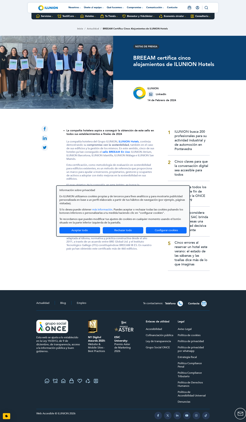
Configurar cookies (171, 230)
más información (102, 209)
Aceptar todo (79, 230)
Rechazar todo (123, 230)
